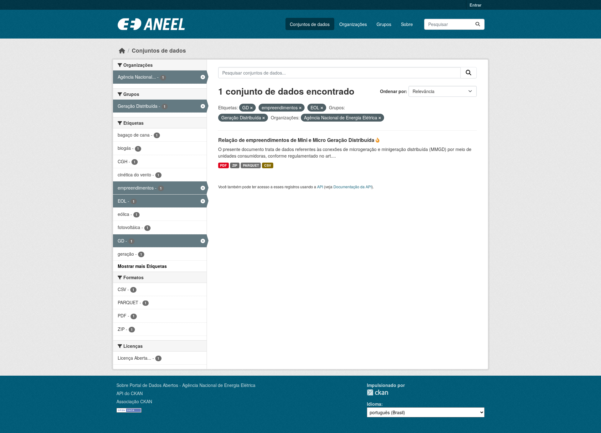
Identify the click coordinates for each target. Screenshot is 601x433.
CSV (267, 165)
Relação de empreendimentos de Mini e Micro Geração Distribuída (297, 139)
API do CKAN (129, 393)
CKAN (377, 392)
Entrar (475, 5)
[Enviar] (477, 24)
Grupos (384, 24)
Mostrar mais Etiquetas (142, 266)
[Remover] (251, 107)
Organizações (353, 24)
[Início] (122, 50)
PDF (223, 165)
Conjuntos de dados (310, 24)
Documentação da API (352, 186)
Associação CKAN (134, 401)
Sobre (407, 24)
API (320, 186)
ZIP (234, 165)
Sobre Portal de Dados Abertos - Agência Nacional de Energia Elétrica (185, 385)
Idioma (374, 404)
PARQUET (251, 165)
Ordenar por (393, 91)
